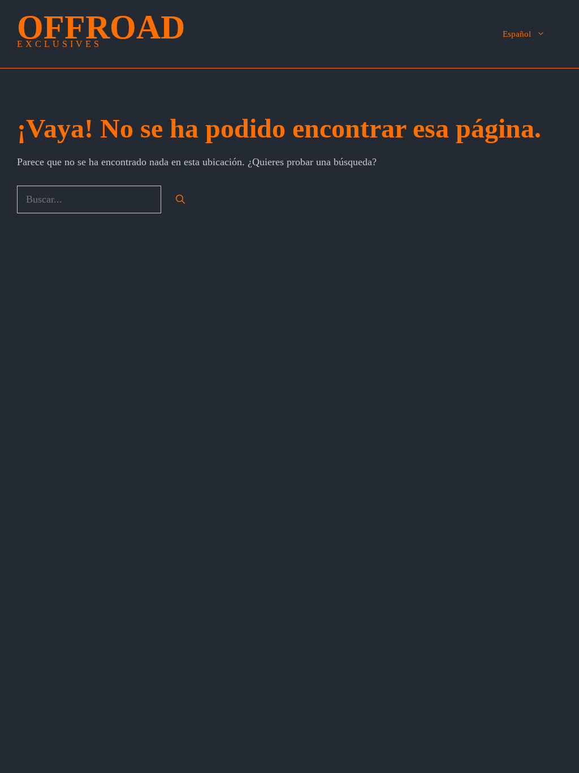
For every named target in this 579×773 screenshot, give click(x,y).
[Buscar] (180, 200)
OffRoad (101, 27)
